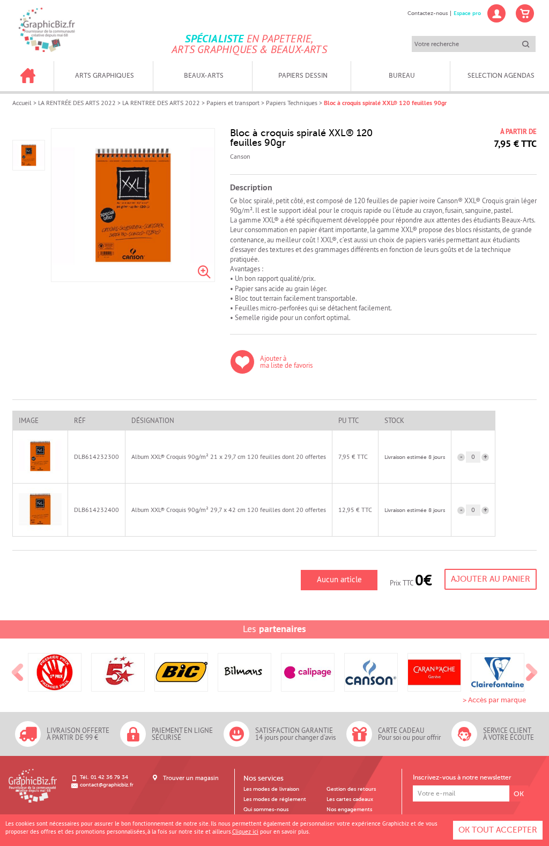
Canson (240, 156)
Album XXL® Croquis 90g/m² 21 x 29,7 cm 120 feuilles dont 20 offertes (228, 456)
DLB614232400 (96, 510)
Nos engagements (349, 809)
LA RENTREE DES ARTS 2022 (161, 103)
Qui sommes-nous (265, 809)
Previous (18, 673)
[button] (485, 457)
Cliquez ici (245, 831)
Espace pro (467, 13)
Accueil (22, 103)
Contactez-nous (427, 13)
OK (519, 794)
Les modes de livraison (271, 789)
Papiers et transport (232, 103)
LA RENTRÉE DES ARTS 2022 (77, 103)
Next (532, 673)
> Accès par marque (494, 699)
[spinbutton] (473, 457)
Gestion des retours (351, 789)
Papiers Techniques (291, 103)
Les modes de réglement (274, 799)
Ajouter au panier (490, 579)
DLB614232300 (96, 456)
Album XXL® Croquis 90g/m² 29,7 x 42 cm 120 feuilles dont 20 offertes (228, 510)
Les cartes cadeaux (350, 799)
